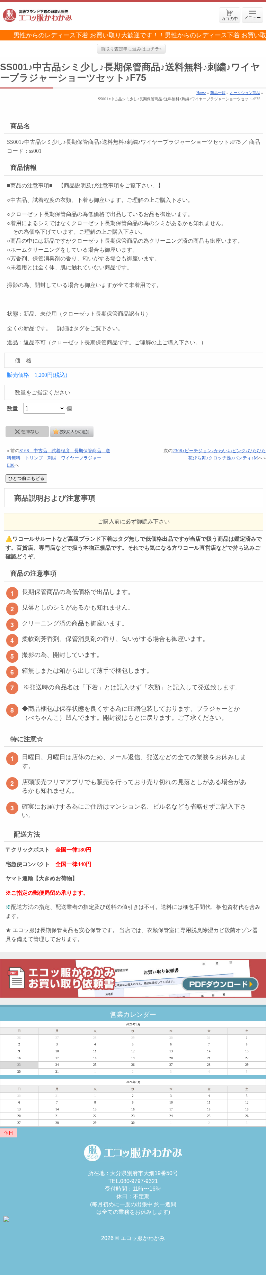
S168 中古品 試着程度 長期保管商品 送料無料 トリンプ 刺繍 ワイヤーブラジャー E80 (58, 458)
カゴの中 (229, 18)
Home (201, 93)
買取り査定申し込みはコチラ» (131, 49)
